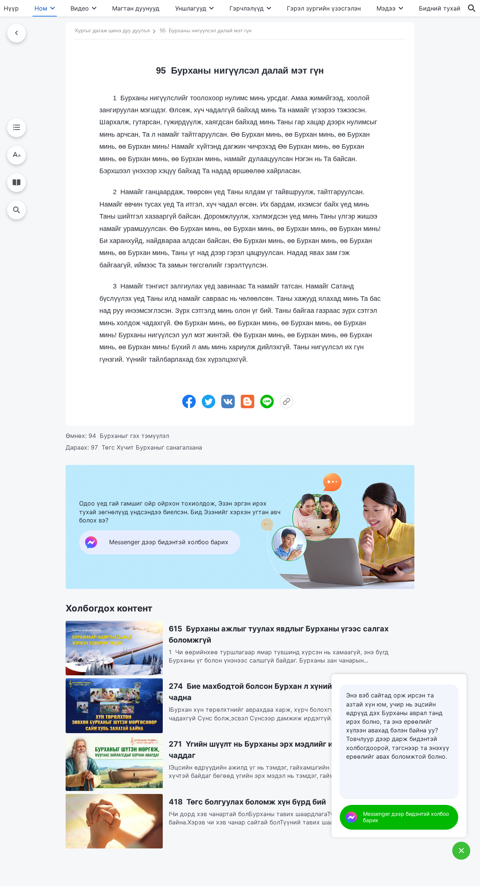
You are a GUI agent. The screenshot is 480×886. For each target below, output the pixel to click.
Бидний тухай (439, 8)
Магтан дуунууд (135, 8)
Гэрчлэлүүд (247, 8)
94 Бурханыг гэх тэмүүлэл (128, 435)
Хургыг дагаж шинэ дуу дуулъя (112, 30)
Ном (40, 8)
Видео (79, 8)
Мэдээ (386, 8)
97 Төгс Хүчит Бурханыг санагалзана (146, 447)
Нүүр (11, 8)
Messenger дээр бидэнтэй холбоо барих (406, 817)
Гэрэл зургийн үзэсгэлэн (324, 8)
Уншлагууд (190, 8)
